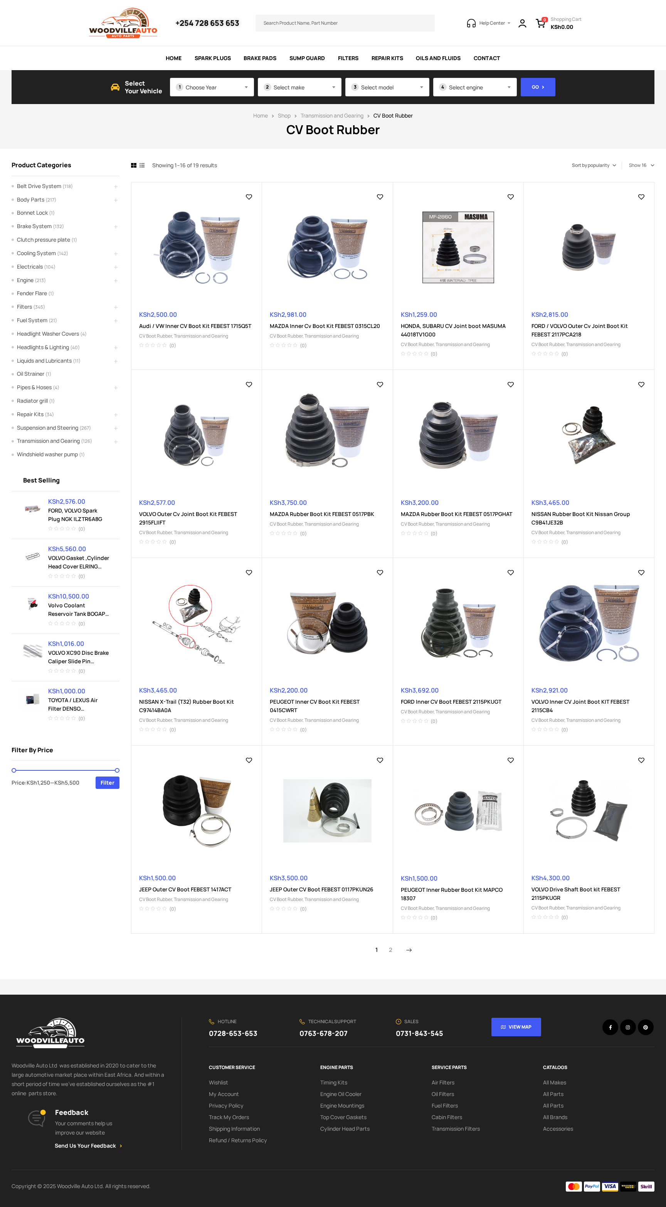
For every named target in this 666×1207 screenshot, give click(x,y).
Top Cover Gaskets (343, 1117)
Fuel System (32, 320)
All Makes (554, 1082)
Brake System (34, 226)
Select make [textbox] (289, 87)
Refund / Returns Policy (238, 1140)
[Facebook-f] (610, 1027)
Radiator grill (32, 400)
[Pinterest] (646, 1027)
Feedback (71, 1112)
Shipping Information (234, 1128)
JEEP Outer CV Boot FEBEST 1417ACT (185, 889)
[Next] (409, 950)
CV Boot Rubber (155, 336)
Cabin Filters (447, 1117)
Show (635, 165)
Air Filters (443, 1082)
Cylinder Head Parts (345, 1128)
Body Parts (30, 199)
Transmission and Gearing (332, 115)
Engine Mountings (342, 1105)
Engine (25, 280)
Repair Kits (30, 414)
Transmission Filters (456, 1128)
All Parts (553, 1094)
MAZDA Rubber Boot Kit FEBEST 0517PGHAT (456, 514)
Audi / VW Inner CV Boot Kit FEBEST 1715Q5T (195, 325)
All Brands (555, 1117)
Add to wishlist (249, 197)
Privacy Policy (226, 1105)
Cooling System (36, 253)
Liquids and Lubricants (44, 360)
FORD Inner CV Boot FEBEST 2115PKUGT (451, 701)
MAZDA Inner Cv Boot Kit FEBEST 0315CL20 (325, 325)
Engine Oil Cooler (341, 1094)
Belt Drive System (39, 186)
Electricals (30, 266)
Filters (24, 306)
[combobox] (212, 87)
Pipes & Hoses (34, 387)
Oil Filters (443, 1094)
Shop (284, 115)
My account (224, 1094)
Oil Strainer (30, 373)
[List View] (142, 165)
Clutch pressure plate (43, 239)
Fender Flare (32, 293)
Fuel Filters (445, 1105)
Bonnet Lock (32, 212)
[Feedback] (36, 1118)
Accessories (558, 1128)
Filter (107, 782)
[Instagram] (628, 1027)
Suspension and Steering (47, 427)
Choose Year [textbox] (201, 87)
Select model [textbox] (377, 87)
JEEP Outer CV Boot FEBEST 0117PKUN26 (321, 889)
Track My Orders (229, 1117)
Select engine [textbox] (466, 87)
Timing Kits (333, 1082)
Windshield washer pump (47, 454)
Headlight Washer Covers (48, 333)
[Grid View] (134, 165)
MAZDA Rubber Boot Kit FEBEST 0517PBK (322, 514)
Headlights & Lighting (43, 347)
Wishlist (218, 1082)
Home (260, 115)
